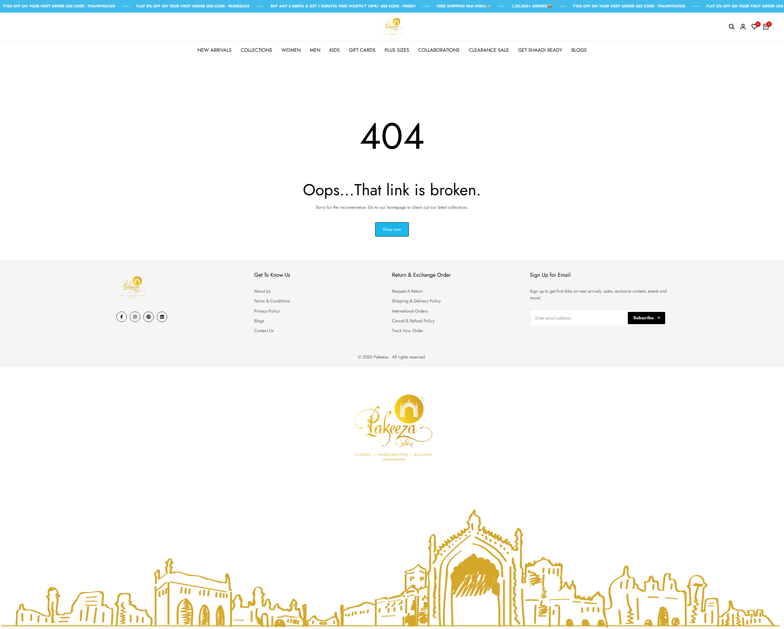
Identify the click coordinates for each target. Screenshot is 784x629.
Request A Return (407, 291)
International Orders (410, 311)
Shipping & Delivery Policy (416, 301)
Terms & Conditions (272, 301)
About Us (262, 291)
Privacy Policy (267, 311)
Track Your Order (407, 331)
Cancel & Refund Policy (413, 321)
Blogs (259, 321)
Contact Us (264, 331)
